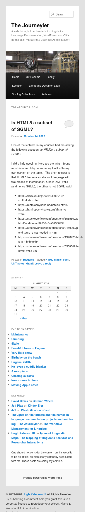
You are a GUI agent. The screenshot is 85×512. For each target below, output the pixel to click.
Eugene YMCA (21, 362)
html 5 (58, 259)
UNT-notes (17, 263)
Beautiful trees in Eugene (28, 348)
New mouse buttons (24, 380)
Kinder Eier (35, 405)
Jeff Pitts (17, 405)
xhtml (29, 263)
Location (17, 85)
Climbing (17, 339)
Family (50, 77)
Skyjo (15, 343)
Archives (46, 94)
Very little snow (21, 352)
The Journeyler (30, 25)
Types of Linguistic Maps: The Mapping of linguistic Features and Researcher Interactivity (42, 437)
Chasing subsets (22, 376)
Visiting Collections (23, 94)
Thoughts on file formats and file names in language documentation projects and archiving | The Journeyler (42, 419)
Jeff (13, 410)
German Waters (43, 401)
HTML (49, 259)
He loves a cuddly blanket (28, 366)
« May (23, 318)
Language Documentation (44, 85)
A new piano (19, 371)
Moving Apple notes (24, 385)
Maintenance (19, 334)
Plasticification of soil (35, 410)
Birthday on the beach (26, 357)
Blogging (28, 259)
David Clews (19, 401)
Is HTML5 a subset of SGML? (31, 126)
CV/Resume (33, 77)
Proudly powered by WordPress (42, 478)
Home (15, 77)
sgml (66, 259)
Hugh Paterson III (23, 433)
